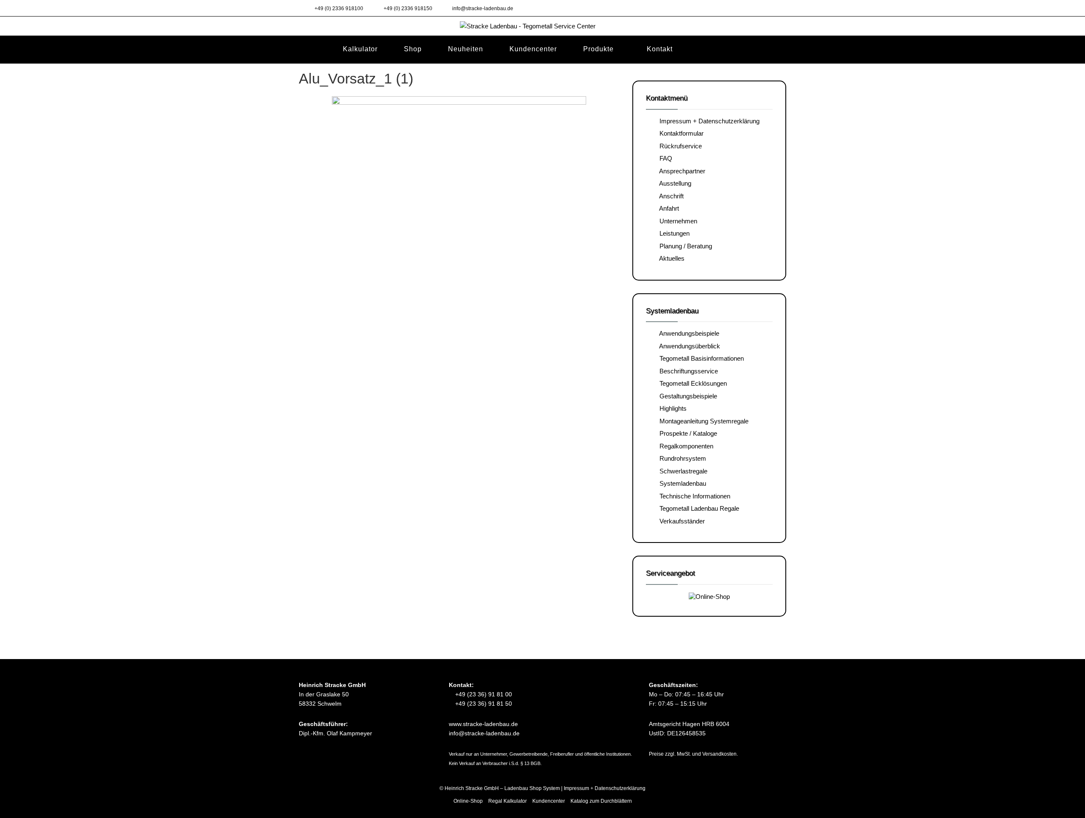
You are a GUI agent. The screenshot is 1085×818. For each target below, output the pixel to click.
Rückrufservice (679, 146)
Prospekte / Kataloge (686, 433)
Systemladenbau (681, 483)
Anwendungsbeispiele (687, 333)
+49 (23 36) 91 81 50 (482, 703)
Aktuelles (670, 258)
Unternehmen (676, 221)
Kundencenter (533, 49)
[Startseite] (312, 49)
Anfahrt (667, 208)
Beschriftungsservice (687, 371)
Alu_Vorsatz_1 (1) (356, 78)
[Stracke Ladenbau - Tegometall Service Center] (542, 25)
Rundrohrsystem (681, 458)
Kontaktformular (680, 133)
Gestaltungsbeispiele (686, 396)
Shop (413, 49)
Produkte (598, 49)
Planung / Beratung (684, 246)
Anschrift (670, 196)
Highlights (671, 408)
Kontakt (660, 49)
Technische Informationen (693, 496)
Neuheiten (465, 49)
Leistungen (673, 233)
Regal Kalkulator (507, 801)
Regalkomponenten (684, 446)
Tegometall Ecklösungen (691, 383)
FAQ (664, 158)
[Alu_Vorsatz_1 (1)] (459, 181)
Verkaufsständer (680, 521)
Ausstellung (673, 183)
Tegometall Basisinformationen (700, 358)
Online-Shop (468, 801)
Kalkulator (360, 49)
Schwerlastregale (681, 471)
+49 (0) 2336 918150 (407, 8)
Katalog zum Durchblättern (601, 801)
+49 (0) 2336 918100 (338, 8)
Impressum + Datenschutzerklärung (708, 121)
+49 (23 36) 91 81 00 (482, 694)
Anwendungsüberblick (688, 346)
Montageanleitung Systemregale (702, 421)
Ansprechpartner (680, 171)
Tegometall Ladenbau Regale (697, 508)
